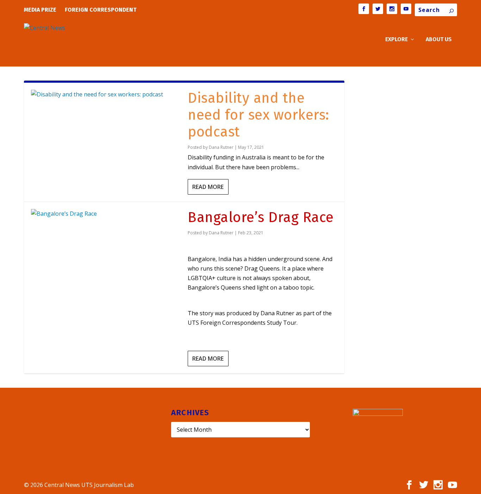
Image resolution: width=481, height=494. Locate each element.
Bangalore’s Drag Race (261, 217)
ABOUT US (439, 40)
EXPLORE (396, 40)
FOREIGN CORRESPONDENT (101, 9)
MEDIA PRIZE (40, 9)
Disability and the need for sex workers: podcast (258, 115)
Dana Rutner (221, 147)
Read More (208, 187)
